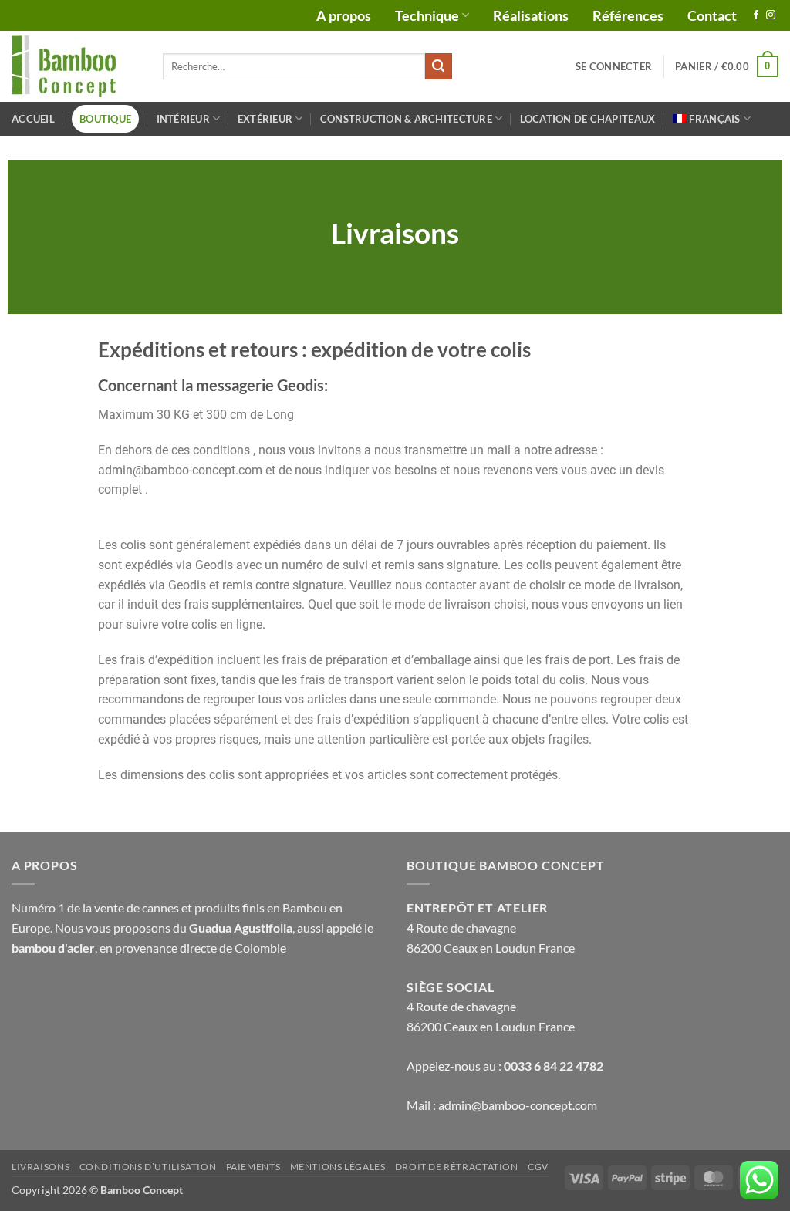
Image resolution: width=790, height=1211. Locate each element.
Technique (427, 15)
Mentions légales (338, 1166)
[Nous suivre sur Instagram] (770, 15)
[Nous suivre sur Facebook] (756, 15)
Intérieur (183, 119)
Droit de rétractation (456, 1166)
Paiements (253, 1166)
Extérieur (265, 119)
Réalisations (531, 15)
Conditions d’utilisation (148, 1166)
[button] (614, 66)
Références (627, 15)
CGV (538, 1166)
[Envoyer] (438, 66)
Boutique (105, 119)
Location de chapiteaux (588, 119)
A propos (343, 15)
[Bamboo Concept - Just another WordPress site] (76, 66)
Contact (712, 15)
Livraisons (40, 1166)
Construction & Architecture (406, 119)
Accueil (33, 119)
